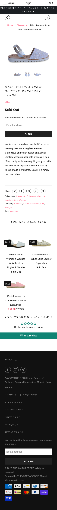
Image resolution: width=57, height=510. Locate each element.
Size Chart (13, 402)
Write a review (28, 335)
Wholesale (14, 432)
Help (9, 388)
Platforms (34, 203)
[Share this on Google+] (35, 191)
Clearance (20, 196)
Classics (18, 203)
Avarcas (14, 211)
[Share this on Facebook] (21, 191)
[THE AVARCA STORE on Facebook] (8, 370)
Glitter (26, 203)
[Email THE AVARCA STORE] (24, 370)
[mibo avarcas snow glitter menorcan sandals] (28, 53)
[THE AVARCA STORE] (28, 3)
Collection (31, 196)
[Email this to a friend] (42, 191)
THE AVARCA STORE (23, 468)
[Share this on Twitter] (14, 191)
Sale (15, 200)
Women (22, 200)
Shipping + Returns (21, 395)
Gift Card (12, 417)
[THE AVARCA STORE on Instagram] (16, 370)
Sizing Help (14, 410)
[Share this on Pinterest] (28, 191)
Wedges (8, 207)
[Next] (48, 17)
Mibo (7, 102)
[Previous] (8, 17)
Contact (11, 425)
